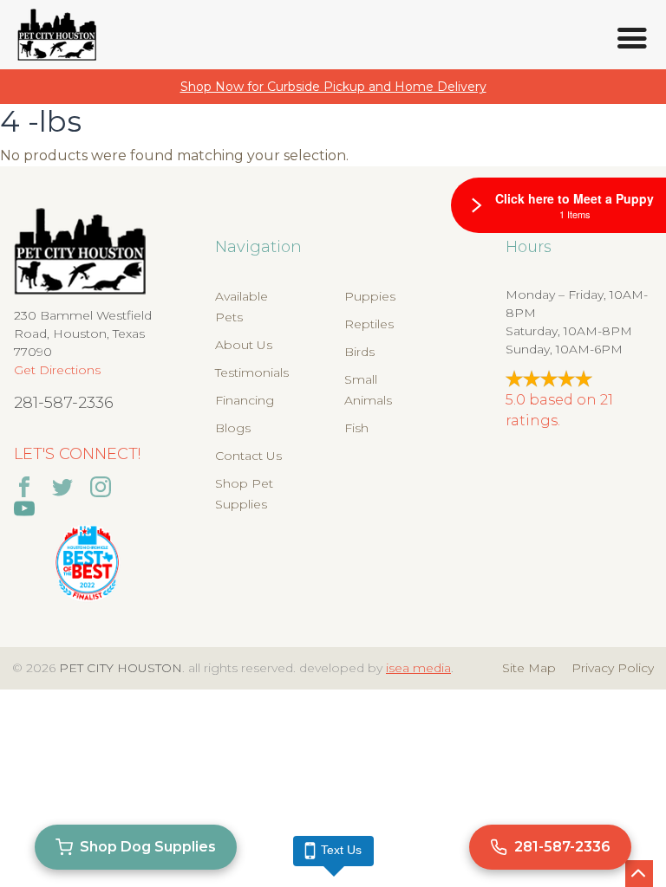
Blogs (233, 428)
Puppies (369, 296)
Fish (356, 428)
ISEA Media (418, 668)
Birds (359, 351)
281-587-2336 (64, 402)
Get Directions (57, 370)
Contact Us (248, 455)
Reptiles (369, 324)
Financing (244, 400)
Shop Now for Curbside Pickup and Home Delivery (333, 86)
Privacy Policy (612, 668)
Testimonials (252, 372)
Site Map (529, 668)
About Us (243, 345)
